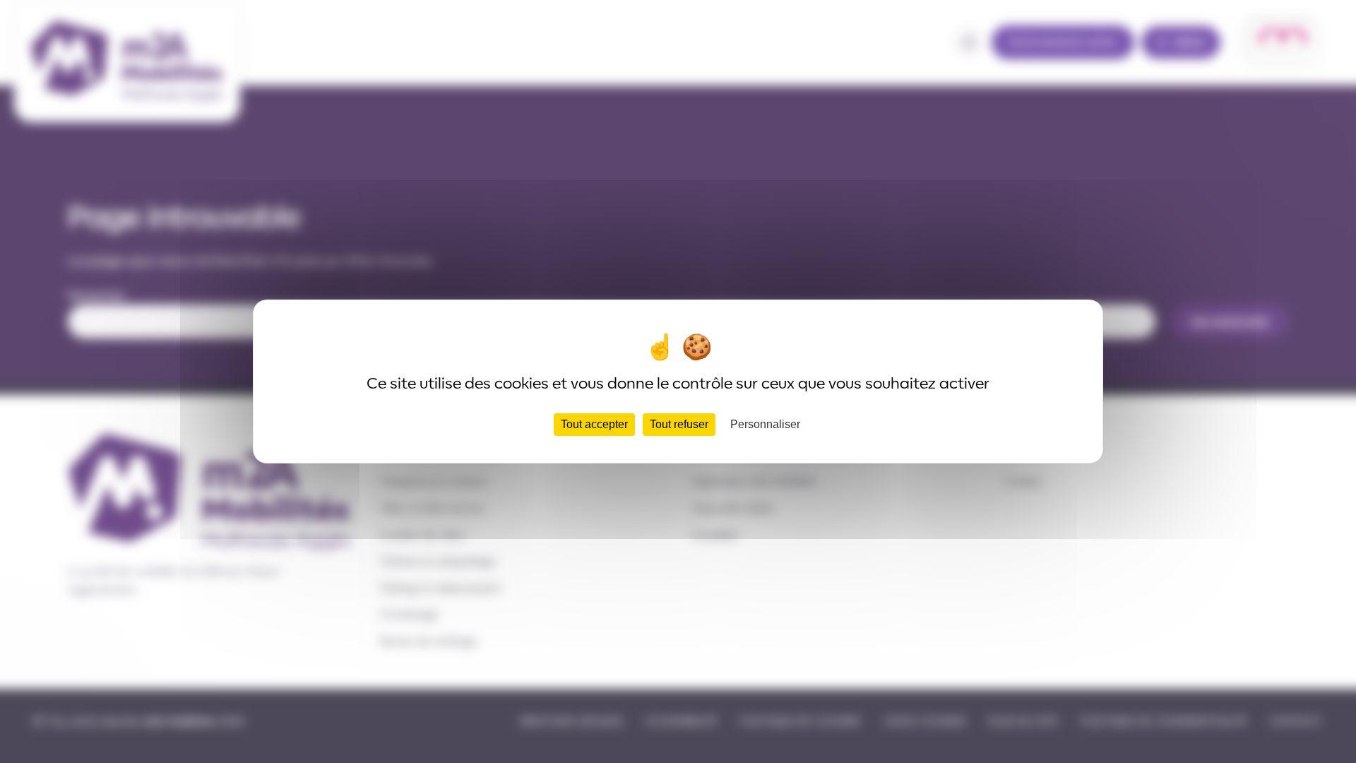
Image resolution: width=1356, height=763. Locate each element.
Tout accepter (594, 424)
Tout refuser (679, 424)
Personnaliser (765, 424)
